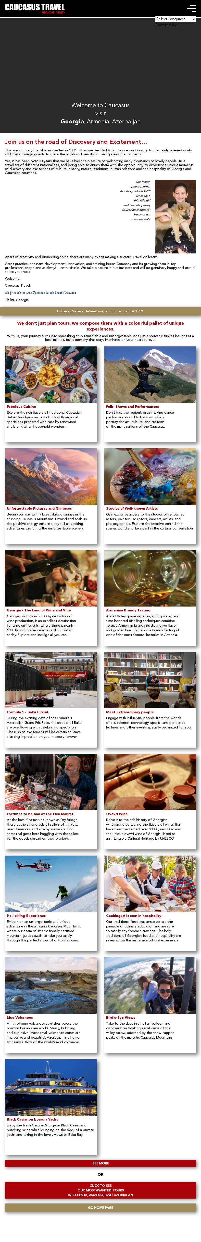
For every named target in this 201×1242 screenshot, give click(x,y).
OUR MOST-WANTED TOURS (100, 1190)
